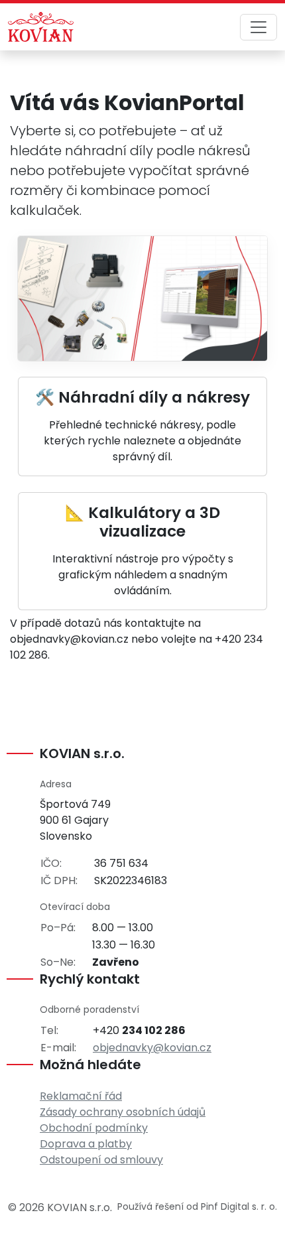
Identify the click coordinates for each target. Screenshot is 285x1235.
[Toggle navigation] (258, 27)
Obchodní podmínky (94, 1128)
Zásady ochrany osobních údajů (122, 1112)
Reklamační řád (81, 1096)
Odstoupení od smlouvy (101, 1159)
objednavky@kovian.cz (152, 1047)
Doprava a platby (86, 1143)
